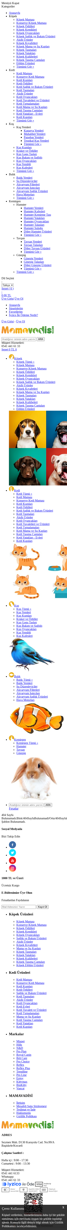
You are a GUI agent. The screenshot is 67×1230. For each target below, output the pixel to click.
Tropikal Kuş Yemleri (36, 140)
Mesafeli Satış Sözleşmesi (31, 1106)
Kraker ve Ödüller (27, 150)
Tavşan (20, 749)
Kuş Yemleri (23, 612)
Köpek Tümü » (25, 361)
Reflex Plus (23, 1068)
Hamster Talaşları (34, 224)
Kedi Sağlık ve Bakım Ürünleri (34, 86)
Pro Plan (21, 1051)
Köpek (18, 358)
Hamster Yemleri (33, 208)
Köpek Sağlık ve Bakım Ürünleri (35, 36)
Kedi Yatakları (24, 1023)
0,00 (4, 295)
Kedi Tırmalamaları (27, 103)
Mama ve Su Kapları (28, 948)
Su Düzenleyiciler (26, 181)
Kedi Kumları (24, 80)
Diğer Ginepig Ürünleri (37, 265)
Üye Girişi (7, 298)
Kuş (16, 605)
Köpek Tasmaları (26, 49)
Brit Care (21, 1058)
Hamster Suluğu (33, 228)
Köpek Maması (25, 19)
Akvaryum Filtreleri (28, 184)
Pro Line (21, 1075)
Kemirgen (20, 739)
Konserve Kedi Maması (30, 76)
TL (6, 295)
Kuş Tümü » (23, 609)
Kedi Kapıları (24, 117)
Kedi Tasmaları (25, 90)
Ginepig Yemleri (33, 258)
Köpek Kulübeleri (27, 56)
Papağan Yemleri (34, 137)
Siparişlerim (16, 308)
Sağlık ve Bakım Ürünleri (31, 938)
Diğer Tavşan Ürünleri (37, 248)
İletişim (20, 1102)
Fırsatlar (13, 808)
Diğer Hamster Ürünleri (38, 231)
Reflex (20, 1064)
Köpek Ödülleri (25, 26)
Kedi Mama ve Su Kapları (31, 107)
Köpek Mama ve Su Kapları (33, 46)
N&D (19, 1048)
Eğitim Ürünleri (25, 63)
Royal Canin (23, 1054)
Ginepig (21, 753)
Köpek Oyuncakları (28, 33)
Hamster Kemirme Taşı (37, 214)
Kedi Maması (24, 73)
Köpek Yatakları (25, 53)
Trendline (22, 1071)
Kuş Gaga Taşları (26, 154)
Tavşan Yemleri (33, 241)
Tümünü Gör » (25, 66)
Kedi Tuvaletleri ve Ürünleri (33, 100)
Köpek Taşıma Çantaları (30, 60)
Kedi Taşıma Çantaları (29, 110)
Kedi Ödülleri (24, 83)
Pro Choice (23, 1061)
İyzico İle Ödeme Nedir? (23, 315)
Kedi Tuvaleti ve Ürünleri (31, 1009)
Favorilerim (16, 311)
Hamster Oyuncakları (36, 221)
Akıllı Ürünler (24, 39)
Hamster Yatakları (34, 218)
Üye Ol (19, 298)
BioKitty (21, 1085)
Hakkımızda (23, 1112)
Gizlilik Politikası (26, 1116)
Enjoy (19, 1078)
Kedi (17, 490)
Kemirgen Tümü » (27, 743)
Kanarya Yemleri (34, 130)
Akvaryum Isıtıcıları (28, 187)
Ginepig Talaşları (34, 261)
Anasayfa (14, 12)
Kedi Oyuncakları (26, 97)
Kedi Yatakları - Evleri (29, 113)
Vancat (20, 1088)
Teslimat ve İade (26, 1109)
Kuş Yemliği (23, 164)
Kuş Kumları (24, 147)
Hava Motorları (25, 194)
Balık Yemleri (24, 177)
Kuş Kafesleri (24, 167)
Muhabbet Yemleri (34, 134)
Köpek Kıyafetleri (27, 43)
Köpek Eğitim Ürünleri (30, 965)
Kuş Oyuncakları (26, 160)
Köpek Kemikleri (26, 29)
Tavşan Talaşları (33, 245)
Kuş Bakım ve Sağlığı (29, 157)
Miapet (20, 1041)
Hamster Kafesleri (34, 211)
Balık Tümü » (24, 679)
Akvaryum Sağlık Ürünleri (32, 191)
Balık (17, 676)
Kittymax (21, 1081)
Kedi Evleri (23, 1006)
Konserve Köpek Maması (31, 22)
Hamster (21, 746)
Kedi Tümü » (24, 493)
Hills (19, 1044)
